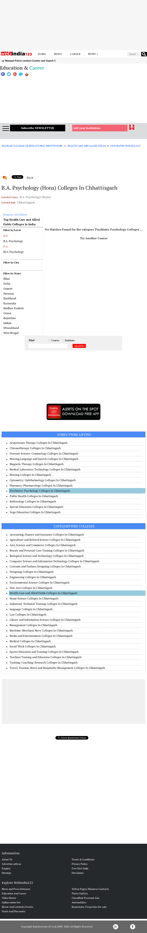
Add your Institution (86, 128)
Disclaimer (78, 872)
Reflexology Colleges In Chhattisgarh (33, 501)
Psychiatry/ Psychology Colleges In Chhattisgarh (40, 490)
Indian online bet (11, 902)
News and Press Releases (16, 889)
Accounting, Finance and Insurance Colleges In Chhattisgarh (47, 534)
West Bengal (11, 333)
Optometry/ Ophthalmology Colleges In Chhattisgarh (43, 480)
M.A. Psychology (13, 252)
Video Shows (9, 898)
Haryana (8, 293)
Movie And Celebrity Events (17, 906)
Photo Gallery (80, 893)
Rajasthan (9, 318)
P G (5, 246)
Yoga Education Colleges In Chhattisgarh (35, 512)
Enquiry (6, 868)
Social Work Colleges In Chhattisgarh (33, 646)
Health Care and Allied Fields (86, 145)
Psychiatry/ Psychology (125, 145)
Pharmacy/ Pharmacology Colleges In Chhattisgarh (41, 485)
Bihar (6, 278)
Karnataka (9, 303)
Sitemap (6, 872)
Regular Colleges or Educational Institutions (32, 145)
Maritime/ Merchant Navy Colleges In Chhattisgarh (41, 630)
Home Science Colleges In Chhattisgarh (34, 598)
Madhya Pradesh (13, 308)
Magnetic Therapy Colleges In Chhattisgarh (36, 464)
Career (75, 54)
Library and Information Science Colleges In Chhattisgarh (45, 619)
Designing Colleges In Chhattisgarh (31, 572)
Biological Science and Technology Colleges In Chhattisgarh (47, 556)
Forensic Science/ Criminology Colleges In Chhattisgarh (44, 453)
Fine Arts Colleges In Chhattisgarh (31, 588)
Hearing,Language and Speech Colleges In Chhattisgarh (44, 459)
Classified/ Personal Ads (85, 898)
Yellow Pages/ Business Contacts (90, 889)
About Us (7, 859)
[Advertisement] (73, 25)
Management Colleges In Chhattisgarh (33, 625)
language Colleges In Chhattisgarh (31, 609)
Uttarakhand (11, 328)
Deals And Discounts (13, 911)
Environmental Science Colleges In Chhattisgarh (39, 582)
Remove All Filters (15, 214)
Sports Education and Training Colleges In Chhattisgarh (44, 651)
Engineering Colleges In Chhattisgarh (33, 577)
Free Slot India (80, 868)
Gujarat (8, 288)
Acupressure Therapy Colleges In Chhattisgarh (38, 442)
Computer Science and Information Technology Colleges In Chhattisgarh (54, 561)
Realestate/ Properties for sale (89, 906)
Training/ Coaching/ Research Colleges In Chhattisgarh (43, 662)
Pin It (30, 177)
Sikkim (7, 323)
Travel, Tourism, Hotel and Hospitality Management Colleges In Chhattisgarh (57, 668)
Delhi (6, 283)
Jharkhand (9, 298)
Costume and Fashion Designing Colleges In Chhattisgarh (45, 566)
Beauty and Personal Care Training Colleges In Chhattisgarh (47, 550)
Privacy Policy (79, 864)
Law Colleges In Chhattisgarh (28, 614)
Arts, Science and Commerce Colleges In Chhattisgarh (43, 545)
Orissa (7, 313)
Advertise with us (11, 864)
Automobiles (79, 902)
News (58, 54)
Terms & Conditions (83, 859)
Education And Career (14, 893)
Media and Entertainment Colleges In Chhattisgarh (41, 636)
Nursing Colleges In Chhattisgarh (30, 475)
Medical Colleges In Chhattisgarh (30, 641)
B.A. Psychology (13, 241)
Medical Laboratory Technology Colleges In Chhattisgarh (45, 469)
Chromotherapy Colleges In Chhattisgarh (35, 448)
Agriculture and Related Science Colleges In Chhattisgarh (45, 539)
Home (42, 54)
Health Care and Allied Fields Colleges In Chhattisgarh (43, 593)
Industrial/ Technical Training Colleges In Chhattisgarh (43, 604)
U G (5, 235)
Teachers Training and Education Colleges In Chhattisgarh (45, 657)
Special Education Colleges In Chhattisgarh (36, 507)
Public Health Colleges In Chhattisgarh (34, 496)
